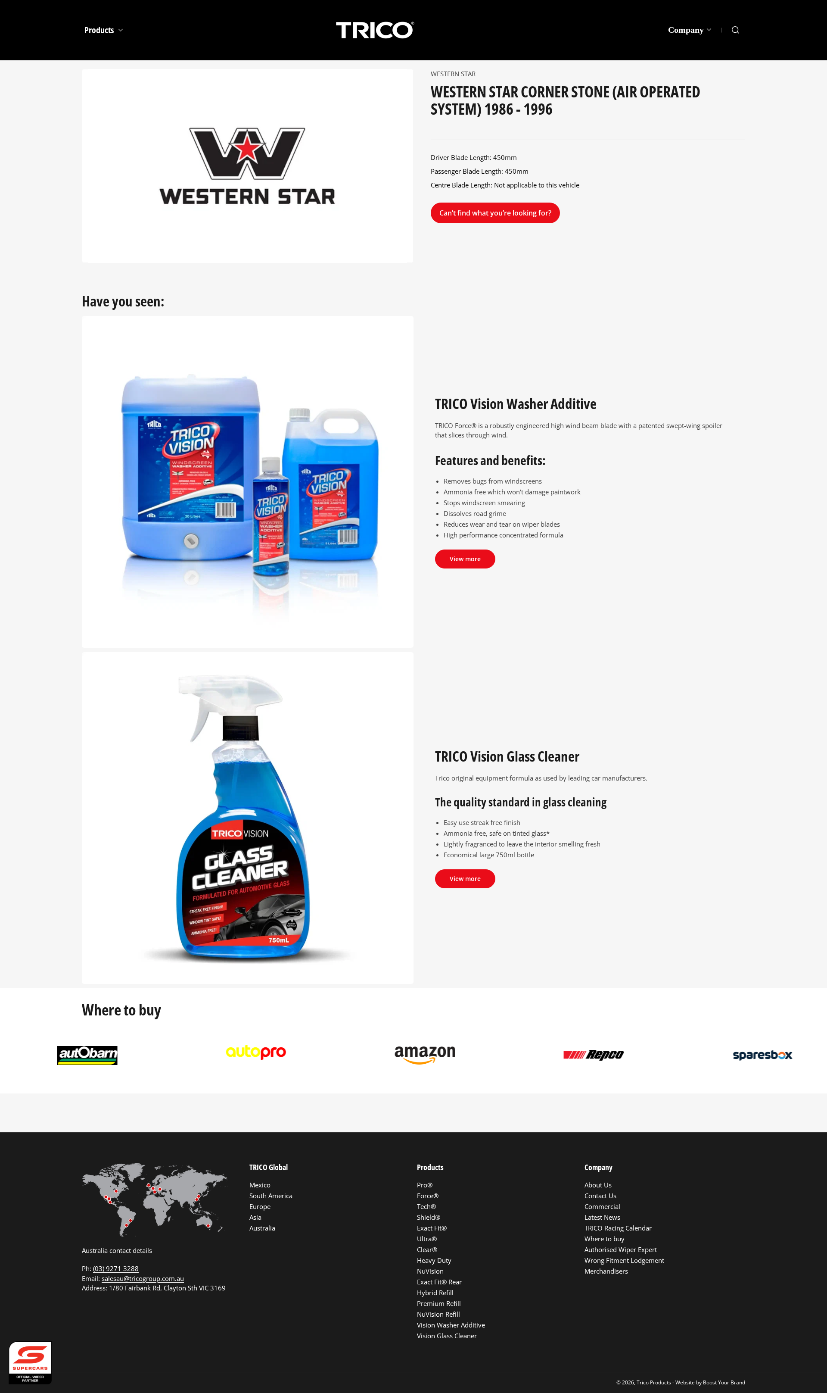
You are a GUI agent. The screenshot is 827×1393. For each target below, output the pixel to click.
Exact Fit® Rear (439, 1281)
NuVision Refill (438, 1314)
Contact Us (600, 1195)
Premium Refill (439, 1303)
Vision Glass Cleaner (447, 1335)
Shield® (428, 1217)
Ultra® (427, 1238)
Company (686, 29)
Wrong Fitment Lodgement (624, 1260)
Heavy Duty (434, 1260)
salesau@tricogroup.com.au (143, 1278)
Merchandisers (606, 1271)
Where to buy (604, 1238)
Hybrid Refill (435, 1292)
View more (465, 559)
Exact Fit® (432, 1228)
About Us (598, 1185)
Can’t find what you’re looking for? (495, 213)
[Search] (735, 30)
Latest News (602, 1217)
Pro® (424, 1185)
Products (99, 30)
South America (270, 1195)
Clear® (427, 1249)
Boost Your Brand (724, 1382)
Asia (255, 1217)
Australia (262, 1228)
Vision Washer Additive (451, 1325)
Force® (427, 1195)
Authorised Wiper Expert (620, 1249)
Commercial (602, 1206)
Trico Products (654, 1382)
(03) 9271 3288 (116, 1268)
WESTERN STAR (453, 73)
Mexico (259, 1185)
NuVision (430, 1271)
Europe (259, 1206)
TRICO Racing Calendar (618, 1228)
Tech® (426, 1206)
